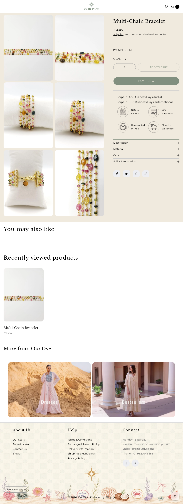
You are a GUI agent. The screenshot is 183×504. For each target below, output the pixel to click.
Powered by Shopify (102, 497)
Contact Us (20, 449)
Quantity (119, 58)
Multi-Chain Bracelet (21, 328)
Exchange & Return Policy (84, 444)
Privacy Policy (76, 458)
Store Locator (21, 444)
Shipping (118, 34)
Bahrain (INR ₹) (14, 489)
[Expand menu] (5, 7)
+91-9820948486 (142, 453)
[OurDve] (91, 6)
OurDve (83, 497)
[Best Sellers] (133, 389)
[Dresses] (49, 389)
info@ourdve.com (142, 448)
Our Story (19, 439)
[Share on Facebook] (116, 173)
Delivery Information (81, 449)
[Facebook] (126, 463)
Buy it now (146, 81)
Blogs (16, 453)
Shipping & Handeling (81, 453)
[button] (166, 7)
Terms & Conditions (80, 439)
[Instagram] (135, 463)
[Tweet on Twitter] (126, 173)
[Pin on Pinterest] (136, 173)
